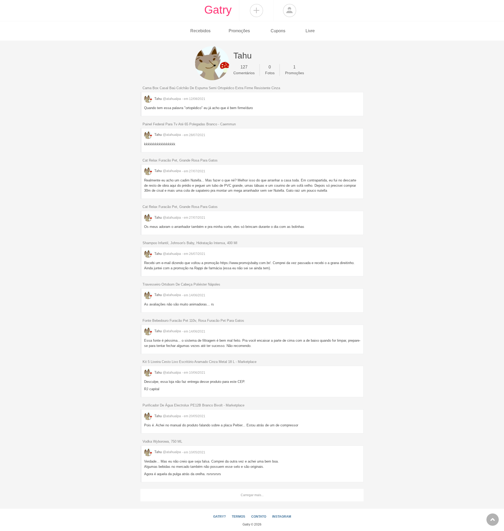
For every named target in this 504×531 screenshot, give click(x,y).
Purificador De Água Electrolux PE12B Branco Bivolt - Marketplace (193, 405)
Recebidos (200, 31)
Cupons (278, 31)
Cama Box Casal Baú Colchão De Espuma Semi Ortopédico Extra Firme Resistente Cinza (211, 88)
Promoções (239, 31)
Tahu (167, 99)
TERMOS (238, 516)
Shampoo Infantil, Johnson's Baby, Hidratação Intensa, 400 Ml (190, 243)
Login (289, 10)
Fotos (270, 70)
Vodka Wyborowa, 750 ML (162, 441)
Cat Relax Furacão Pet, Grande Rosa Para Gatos (180, 160)
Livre (310, 31)
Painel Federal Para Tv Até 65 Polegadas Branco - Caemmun (189, 124)
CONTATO (258, 516)
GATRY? (219, 516)
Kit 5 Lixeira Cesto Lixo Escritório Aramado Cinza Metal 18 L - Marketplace (199, 362)
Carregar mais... (252, 495)
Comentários (244, 70)
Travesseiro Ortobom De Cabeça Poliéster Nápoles (181, 284)
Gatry (218, 9)
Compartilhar (256, 10)
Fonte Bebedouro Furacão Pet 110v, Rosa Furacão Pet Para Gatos (193, 321)
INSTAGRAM (281, 516)
